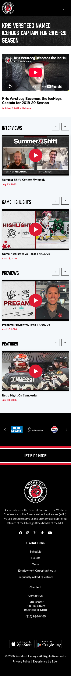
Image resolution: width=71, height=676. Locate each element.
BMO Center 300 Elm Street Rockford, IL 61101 (35, 606)
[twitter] (35, 533)
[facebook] (20, 533)
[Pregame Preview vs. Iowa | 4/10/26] (35, 300)
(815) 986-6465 (36, 617)
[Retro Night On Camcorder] (35, 371)
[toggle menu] (65, 8)
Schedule (35, 552)
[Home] (8, 8)
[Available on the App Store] (22, 644)
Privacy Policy (21, 662)
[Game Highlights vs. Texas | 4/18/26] (35, 229)
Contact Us (35, 596)
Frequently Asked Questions (35, 577)
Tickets (35, 558)
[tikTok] (42, 533)
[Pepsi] (54, 429)
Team (35, 564)
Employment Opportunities (35, 571)
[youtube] (50, 533)
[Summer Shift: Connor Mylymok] (35, 155)
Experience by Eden (45, 662)
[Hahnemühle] (35, 429)
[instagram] (28, 533)
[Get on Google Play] (49, 644)
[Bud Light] (17, 429)
